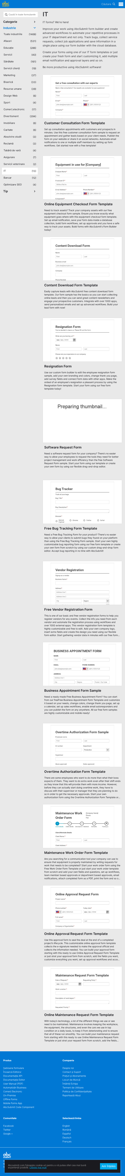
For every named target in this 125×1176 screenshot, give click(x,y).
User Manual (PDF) (13, 1083)
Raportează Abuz (71, 1095)
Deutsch (66, 1137)
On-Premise (9, 1095)
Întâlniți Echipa (70, 1083)
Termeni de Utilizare (72, 1087)
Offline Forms (10, 1099)
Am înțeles (109, 1166)
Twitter (7, 1129)
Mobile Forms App (12, 1103)
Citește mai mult (38, 1167)
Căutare (106, 4)
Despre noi (68, 1068)
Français (66, 1141)
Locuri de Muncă (71, 1079)
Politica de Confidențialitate (77, 1091)
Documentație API (12, 1075)
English (66, 1125)
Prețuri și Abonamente (74, 1075)
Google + (8, 1133)
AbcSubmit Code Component (18, 1107)
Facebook (8, 1125)
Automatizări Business (14, 1087)
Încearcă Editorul (12, 1072)
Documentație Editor (14, 1079)
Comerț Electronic (12, 1091)
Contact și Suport (71, 1072)
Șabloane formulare (13, 1068)
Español (66, 1133)
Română (66, 1129)
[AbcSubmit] (6, 4)
